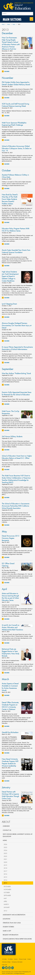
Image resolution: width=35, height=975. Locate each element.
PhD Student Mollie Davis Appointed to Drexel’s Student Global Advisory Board (16, 83)
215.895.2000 (9, 973)
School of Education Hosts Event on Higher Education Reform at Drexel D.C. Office (17, 457)
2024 (5, 850)
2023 (5, 853)
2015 (5, 877)
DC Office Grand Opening (8, 564)
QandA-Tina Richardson (10, 732)
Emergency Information (17, 962)
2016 (5, 874)
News (14, 24)
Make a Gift (7, 931)
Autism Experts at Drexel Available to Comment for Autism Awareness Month (10, 686)
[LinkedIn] (12, 968)
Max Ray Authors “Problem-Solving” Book (16, 373)
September (7, 369)
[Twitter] (6, 968)
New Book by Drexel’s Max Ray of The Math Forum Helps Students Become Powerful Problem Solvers (10, 199)
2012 (5, 911)
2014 (5, 880)
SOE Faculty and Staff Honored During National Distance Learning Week (15, 105)
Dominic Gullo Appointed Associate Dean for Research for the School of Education (16, 393)
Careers (16, 959)
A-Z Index (4, 959)
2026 (5, 844)
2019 (5, 865)
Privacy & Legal (22, 959)
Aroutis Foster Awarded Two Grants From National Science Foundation (16, 251)
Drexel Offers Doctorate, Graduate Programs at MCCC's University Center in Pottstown (10, 705)
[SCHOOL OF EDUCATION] (17, 11)
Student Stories (8, 927)
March (5, 679)
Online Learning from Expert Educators (17, 939)
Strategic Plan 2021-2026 (12, 923)
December (7, 33)
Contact (29, 959)
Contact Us (7, 830)
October (6, 170)
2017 (5, 871)
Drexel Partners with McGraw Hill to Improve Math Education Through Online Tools (10, 795)
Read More (6, 71)
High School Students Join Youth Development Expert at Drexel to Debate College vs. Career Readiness (10, 276)
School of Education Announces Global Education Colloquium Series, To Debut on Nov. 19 (16, 148)
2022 (5, 856)
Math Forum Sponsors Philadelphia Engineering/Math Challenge (14, 124)
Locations (6, 919)
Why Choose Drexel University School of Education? (17, 835)
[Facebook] (3, 968)
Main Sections (12, 19)
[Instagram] (9, 968)
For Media (10, 959)
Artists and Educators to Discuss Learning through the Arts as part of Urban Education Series (10, 596)
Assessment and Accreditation (14, 915)
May (4, 531)
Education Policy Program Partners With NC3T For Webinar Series (15, 229)
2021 (5, 859)
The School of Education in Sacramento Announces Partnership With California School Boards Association (15, 505)
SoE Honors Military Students (12, 436)
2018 (5, 868)
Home (3, 24)
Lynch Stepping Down (9, 304)
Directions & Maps (6, 962)
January (6, 787)
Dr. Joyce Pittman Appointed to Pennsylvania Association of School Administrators (17, 348)
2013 (5, 883)
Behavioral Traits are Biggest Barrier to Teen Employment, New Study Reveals (10, 652)
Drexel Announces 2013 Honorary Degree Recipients (10, 538)
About (8, 24)
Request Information (10, 935)
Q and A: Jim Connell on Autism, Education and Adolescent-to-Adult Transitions (12, 627)
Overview (6, 826)
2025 (5, 847)
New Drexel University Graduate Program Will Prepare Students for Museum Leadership (10, 762)
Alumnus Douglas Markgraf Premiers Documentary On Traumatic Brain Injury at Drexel (16, 325)
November (7, 78)
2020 (5, 862)
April (4, 589)
